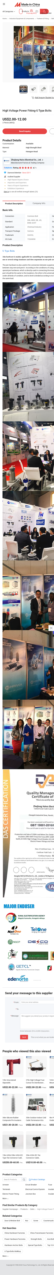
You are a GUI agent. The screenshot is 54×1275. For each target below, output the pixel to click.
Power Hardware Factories (15, 1239)
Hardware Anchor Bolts (14, 1245)
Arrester (6, 1184)
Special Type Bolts (35, 1245)
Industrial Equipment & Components (21, 18)
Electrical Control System (35, 1189)
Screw (35, 1220)
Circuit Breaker (31, 1184)
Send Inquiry (25, 131)
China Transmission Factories (41, 1233)
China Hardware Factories (15, 1233)
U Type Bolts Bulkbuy (13, 1251)
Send (24, 1037)
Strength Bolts (36, 1239)
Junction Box (30, 1194)
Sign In (6, 191)
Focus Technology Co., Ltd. (32, 1265)
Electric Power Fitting (11, 1194)
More (5, 1198)
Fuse (50, 1184)
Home (5, 18)
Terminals (6, 1189)
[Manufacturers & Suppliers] (27, 4)
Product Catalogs (38, 1179)
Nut (26, 1220)
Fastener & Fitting (43, 18)
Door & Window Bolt (12, 1220)
